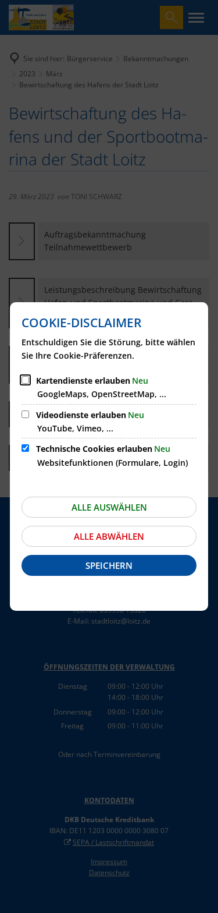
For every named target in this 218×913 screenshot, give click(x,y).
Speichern (109, 565)
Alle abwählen (109, 536)
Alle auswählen (109, 507)
